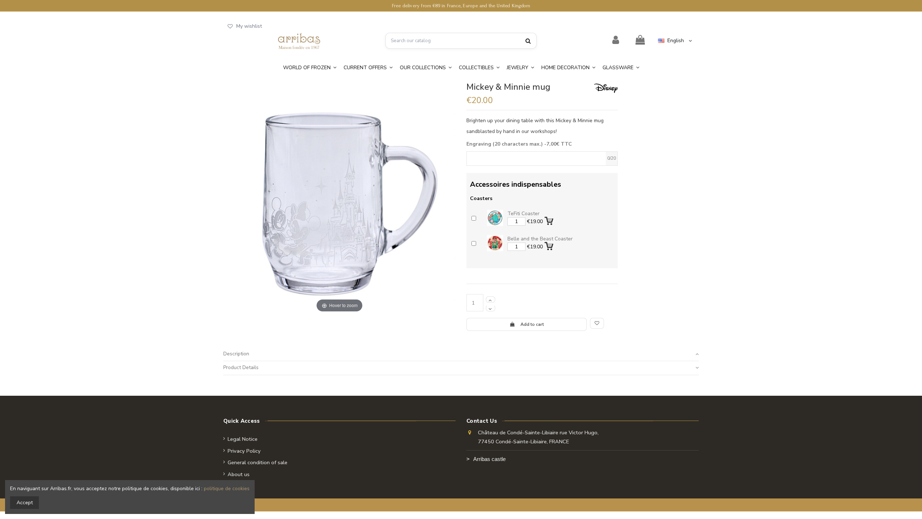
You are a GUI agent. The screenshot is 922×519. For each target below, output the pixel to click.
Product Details (241, 367)
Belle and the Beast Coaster (540, 238)
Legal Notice (243, 439)
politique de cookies (227, 488)
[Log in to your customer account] (616, 40)
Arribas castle (489, 459)
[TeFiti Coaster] (495, 218)
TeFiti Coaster (523, 213)
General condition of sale (257, 462)
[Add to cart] (549, 219)
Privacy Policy (244, 450)
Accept (25, 502)
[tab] (461, 354)
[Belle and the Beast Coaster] (495, 243)
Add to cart (532, 324)
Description (236, 353)
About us (239, 474)
